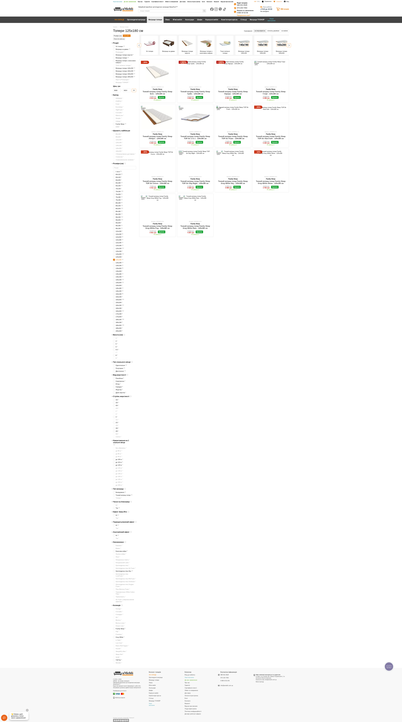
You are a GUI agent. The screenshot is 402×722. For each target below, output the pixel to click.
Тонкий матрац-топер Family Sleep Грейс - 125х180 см (195, 93)
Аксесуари (189, 20)
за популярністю (260, 31)
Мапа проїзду (260, 682)
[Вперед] (289, 45)
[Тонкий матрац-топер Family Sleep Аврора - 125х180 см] (233, 72)
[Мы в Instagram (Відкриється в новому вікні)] (216, 9)
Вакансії (216, 1)
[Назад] (139, 45)
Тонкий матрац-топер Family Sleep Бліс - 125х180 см (157, 93)
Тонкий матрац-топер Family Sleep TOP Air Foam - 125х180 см (233, 137)
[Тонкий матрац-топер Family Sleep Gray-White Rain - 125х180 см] (195, 207)
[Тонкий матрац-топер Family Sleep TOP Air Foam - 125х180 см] (233, 117)
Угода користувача (190, 709)
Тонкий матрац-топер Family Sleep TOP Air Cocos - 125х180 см (157, 182)
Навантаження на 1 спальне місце (121, 441)
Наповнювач (118, 542)
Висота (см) (118, 335)
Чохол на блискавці (121, 502)
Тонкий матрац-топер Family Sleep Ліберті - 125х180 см (157, 137)
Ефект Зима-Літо (120, 512)
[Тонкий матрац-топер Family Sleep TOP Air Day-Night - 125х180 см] (195, 162)
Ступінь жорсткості (121, 396)
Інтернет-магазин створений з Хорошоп (123, 717)
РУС (258, 1)
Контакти (209, 1)
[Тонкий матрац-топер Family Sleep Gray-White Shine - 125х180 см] (270, 162)
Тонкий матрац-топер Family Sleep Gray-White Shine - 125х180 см (270, 182)
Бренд (115, 95)
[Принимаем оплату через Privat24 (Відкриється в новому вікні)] (114, 693)
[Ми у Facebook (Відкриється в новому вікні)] (212, 9)
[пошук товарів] (204, 10)
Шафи (199, 20)
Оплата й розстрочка (193, 1)
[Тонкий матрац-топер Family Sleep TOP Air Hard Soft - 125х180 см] (270, 117)
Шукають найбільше (121, 131)
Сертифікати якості (157, 1)
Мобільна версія (120, 697)
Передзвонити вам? (243, 15)
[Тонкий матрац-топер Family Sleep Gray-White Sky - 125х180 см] (233, 162)
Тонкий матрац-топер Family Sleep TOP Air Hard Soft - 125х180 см (270, 137)
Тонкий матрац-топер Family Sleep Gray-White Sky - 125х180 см (233, 182)
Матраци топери (155, 20)
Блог (203, 1)
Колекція (116, 605)
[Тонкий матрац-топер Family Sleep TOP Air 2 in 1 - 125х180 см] (195, 117)
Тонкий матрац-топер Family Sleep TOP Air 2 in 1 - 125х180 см (195, 137)
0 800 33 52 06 (242, 13)
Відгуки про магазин (227, 1)
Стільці (244, 20)
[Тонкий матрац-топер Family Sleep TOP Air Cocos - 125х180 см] (157, 162)
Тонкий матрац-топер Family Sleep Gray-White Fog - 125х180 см (157, 227)
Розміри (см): (118, 36)
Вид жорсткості (119, 375)
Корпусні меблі (211, 20)
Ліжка (167, 20)
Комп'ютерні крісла (229, 20)
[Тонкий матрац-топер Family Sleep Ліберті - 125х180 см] (157, 117)
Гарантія (147, 1)
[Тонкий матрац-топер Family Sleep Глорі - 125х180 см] (270, 72)
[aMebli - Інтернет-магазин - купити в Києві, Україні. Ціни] (123, 673)
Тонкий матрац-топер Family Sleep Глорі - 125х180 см (270, 93)
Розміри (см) (118, 163)
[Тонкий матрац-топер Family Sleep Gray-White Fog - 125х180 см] (157, 207)
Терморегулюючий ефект (123, 522)
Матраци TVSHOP (257, 20)
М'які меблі (177, 20)
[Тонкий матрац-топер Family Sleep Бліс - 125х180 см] (157, 72)
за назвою (284, 31)
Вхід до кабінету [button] (190, 675)
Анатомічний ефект (121, 532)
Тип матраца (118, 489)
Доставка (183, 1)
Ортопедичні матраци (136, 20)
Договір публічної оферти (193, 714)
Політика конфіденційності (193, 711)
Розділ (116, 43)
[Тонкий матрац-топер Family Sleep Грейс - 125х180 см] (195, 72)
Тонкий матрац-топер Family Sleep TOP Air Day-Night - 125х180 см (195, 182)
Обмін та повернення (171, 1)
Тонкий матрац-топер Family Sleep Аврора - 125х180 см (233, 93)
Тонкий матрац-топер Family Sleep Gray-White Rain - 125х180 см (195, 227)
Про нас (140, 1)
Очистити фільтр (119, 39)
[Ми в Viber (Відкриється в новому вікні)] (220, 9)
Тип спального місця (121, 362)
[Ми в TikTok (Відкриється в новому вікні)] (224, 9)
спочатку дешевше (273, 31)
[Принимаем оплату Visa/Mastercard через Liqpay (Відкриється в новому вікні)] (119, 693)
